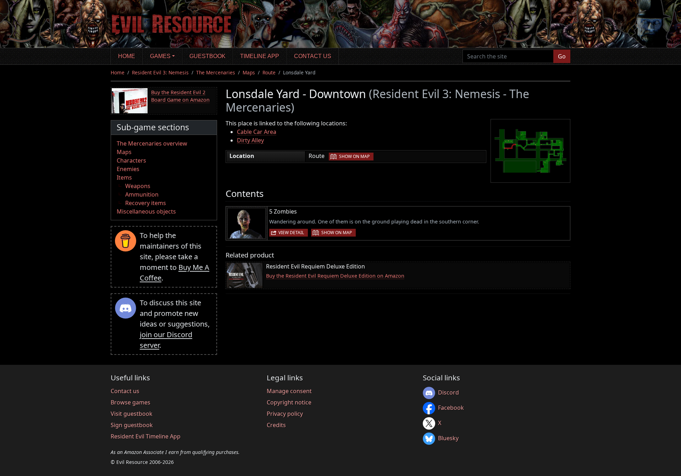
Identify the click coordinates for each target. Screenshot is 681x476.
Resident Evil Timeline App (146, 436)
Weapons (137, 186)
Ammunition (142, 194)
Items (124, 177)
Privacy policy (285, 414)
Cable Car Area (256, 132)
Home (126, 56)
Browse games (130, 402)
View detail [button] (291, 233)
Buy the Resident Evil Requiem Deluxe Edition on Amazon (335, 275)
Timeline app (259, 56)
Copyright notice (289, 402)
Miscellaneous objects (146, 211)
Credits (276, 425)
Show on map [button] (354, 156)
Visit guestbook (132, 414)
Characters (131, 160)
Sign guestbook (132, 425)
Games (160, 56)
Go (562, 56)
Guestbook (207, 56)
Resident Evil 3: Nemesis (160, 72)
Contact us (312, 56)
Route (269, 72)
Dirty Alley (250, 140)
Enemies (128, 169)
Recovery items (145, 203)
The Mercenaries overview (152, 143)
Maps (249, 72)
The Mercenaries (215, 72)
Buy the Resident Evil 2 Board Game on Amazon (180, 96)
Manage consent (289, 391)
